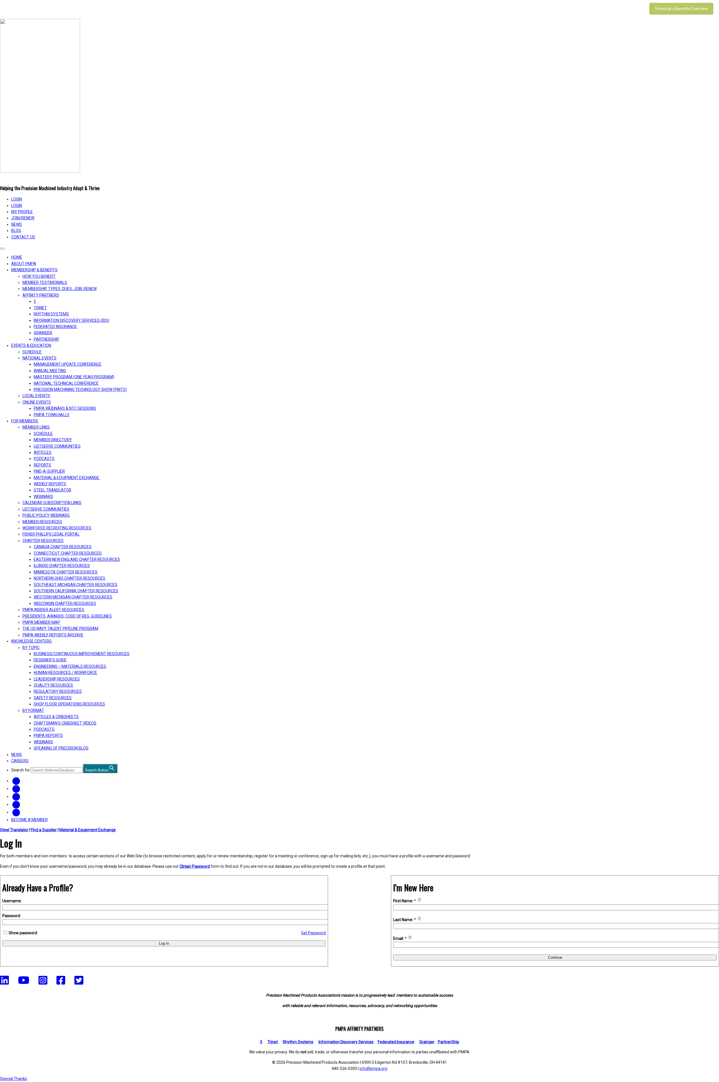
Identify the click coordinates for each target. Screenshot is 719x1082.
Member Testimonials (44, 282)
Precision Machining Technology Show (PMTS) (80, 389)
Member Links (36, 427)
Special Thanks (13, 1078)
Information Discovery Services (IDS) (71, 320)
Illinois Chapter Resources (62, 565)
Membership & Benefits (34, 270)
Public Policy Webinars (46, 515)
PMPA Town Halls (51, 415)
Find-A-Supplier (49, 471)
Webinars (43, 496)
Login (16, 205)
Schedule (32, 352)
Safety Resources (53, 698)
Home (16, 257)
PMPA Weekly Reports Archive (52, 635)
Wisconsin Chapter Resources (65, 603)
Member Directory (53, 440)
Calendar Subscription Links (51, 502)
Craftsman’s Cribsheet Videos (65, 723)
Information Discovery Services (346, 1042)
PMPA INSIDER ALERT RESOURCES (53, 609)
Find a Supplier (44, 830)
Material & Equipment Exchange (67, 477)
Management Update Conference (67, 364)
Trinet (273, 1042)
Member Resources (42, 522)
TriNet (40, 308)
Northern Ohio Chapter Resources (69, 578)
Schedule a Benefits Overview (681, 8)
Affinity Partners (40, 295)
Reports (42, 465)
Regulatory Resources (58, 691)
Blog (16, 230)
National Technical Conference (66, 383)
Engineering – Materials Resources (70, 666)
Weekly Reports (50, 484)
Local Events (36, 395)
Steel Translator (52, 490)
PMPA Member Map (41, 622)
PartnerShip (46, 339)
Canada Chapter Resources (63, 547)
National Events (39, 358)
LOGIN (16, 199)
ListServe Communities (57, 446)
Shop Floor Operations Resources (69, 704)
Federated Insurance (55, 326)
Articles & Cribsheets (56, 716)
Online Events (36, 402)
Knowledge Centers (31, 641)
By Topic (31, 647)
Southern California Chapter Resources (76, 591)
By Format (33, 710)
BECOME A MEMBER (29, 819)
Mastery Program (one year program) (74, 377)
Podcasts (44, 458)
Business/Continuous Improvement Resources (81, 654)
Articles (42, 452)
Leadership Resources (57, 679)
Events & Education (31, 345)
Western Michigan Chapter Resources (73, 597)
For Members (24, 421)
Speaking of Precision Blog (61, 748)
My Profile (22, 211)
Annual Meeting (50, 370)
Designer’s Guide (50, 660)
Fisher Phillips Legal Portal (50, 534)
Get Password (313, 933)
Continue (555, 957)
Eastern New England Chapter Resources (77, 559)
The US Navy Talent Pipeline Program (60, 628)
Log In (164, 943)
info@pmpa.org (373, 1068)
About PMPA (23, 263)
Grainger (43, 333)
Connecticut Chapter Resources (68, 553)
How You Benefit (39, 276)
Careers (20, 760)
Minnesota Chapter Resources (65, 572)
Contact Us (23, 237)
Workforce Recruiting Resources (56, 528)
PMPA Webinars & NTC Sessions (65, 408)
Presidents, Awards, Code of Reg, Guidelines (67, 616)
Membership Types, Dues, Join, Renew (59, 288)
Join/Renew (22, 218)
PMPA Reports (48, 735)
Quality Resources (53, 685)
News (16, 224)
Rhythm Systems (51, 314)
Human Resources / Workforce (65, 672)
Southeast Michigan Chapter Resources (75, 584)
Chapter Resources (42, 540)
